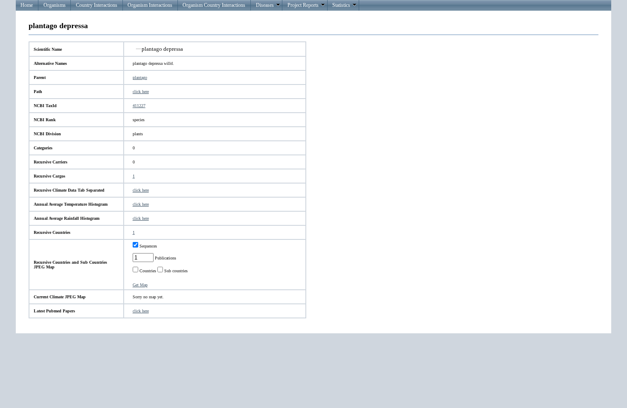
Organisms (55, 5)
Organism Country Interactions (214, 5)
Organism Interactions (150, 5)
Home (26, 5)
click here (141, 91)
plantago (140, 77)
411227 (139, 105)
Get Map (140, 285)
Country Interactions (96, 5)
